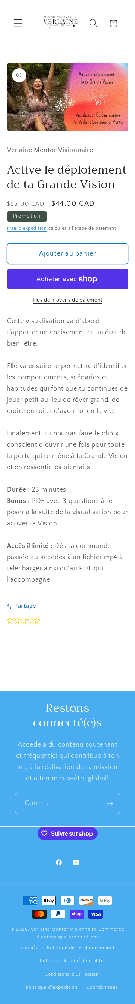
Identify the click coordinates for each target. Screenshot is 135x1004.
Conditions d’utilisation (72, 974)
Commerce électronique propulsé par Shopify (72, 938)
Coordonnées (102, 987)
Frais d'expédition (27, 228)
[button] (18, 23)
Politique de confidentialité (72, 960)
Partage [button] (25, 606)
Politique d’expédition (52, 987)
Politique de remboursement (81, 947)
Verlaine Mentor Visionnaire (64, 929)
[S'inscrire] (110, 803)
